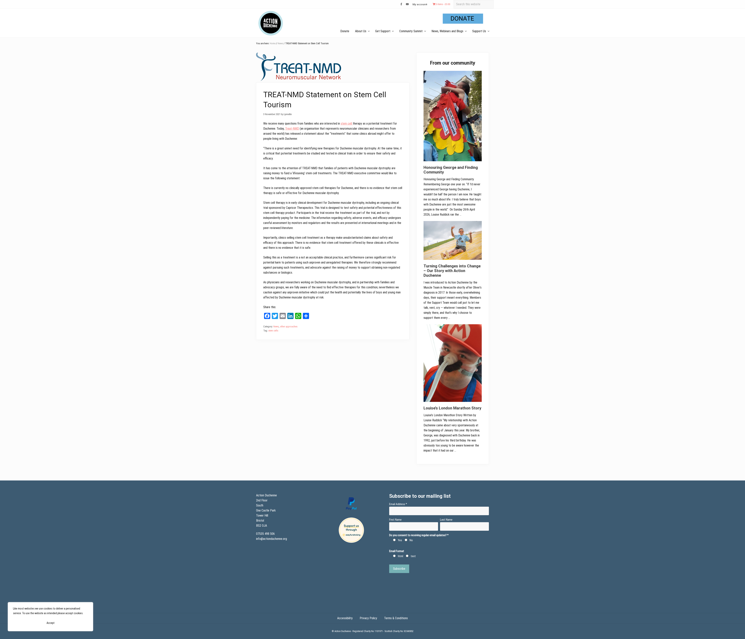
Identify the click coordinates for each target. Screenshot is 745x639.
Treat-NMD (292, 128)
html (400, 556)
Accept (51, 622)
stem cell (347, 123)
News (276, 326)
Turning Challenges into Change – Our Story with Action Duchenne (452, 271)
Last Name (446, 519)
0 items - (442, 4)
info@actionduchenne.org (272, 539)
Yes (400, 540)
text (413, 556)
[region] (50, 616)
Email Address (398, 504)
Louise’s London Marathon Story (452, 408)
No (411, 540)
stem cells (273, 330)
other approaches (288, 326)
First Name (395, 519)
